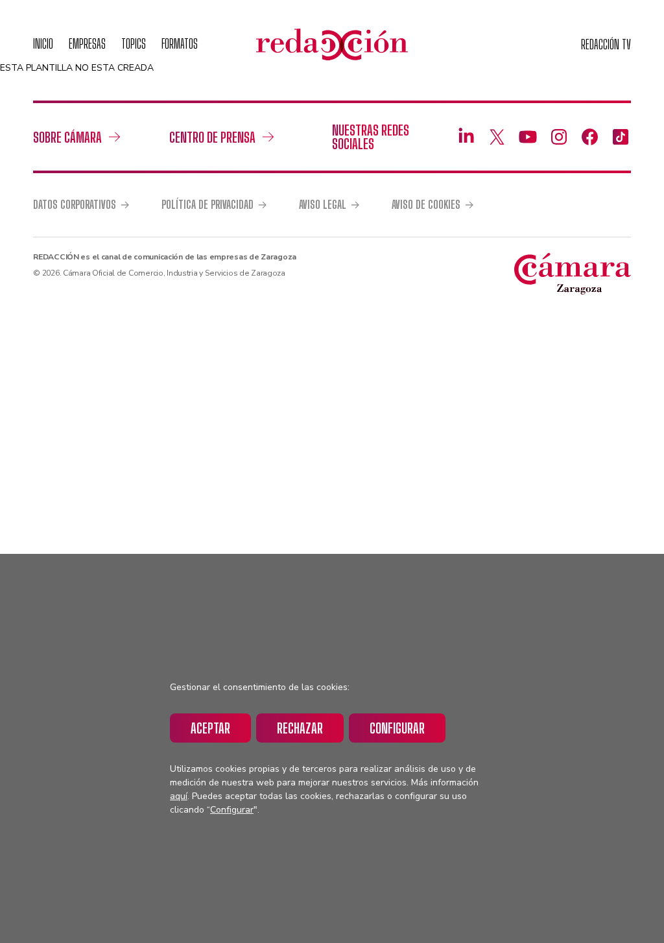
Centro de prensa (212, 137)
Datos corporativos (74, 205)
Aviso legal (322, 205)
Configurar (397, 728)
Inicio (43, 43)
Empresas (87, 43)
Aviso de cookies (426, 205)
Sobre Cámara (67, 137)
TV (606, 44)
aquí (178, 796)
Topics (133, 43)
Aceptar (210, 728)
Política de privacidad (207, 205)
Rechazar (300, 728)
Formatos (179, 43)
